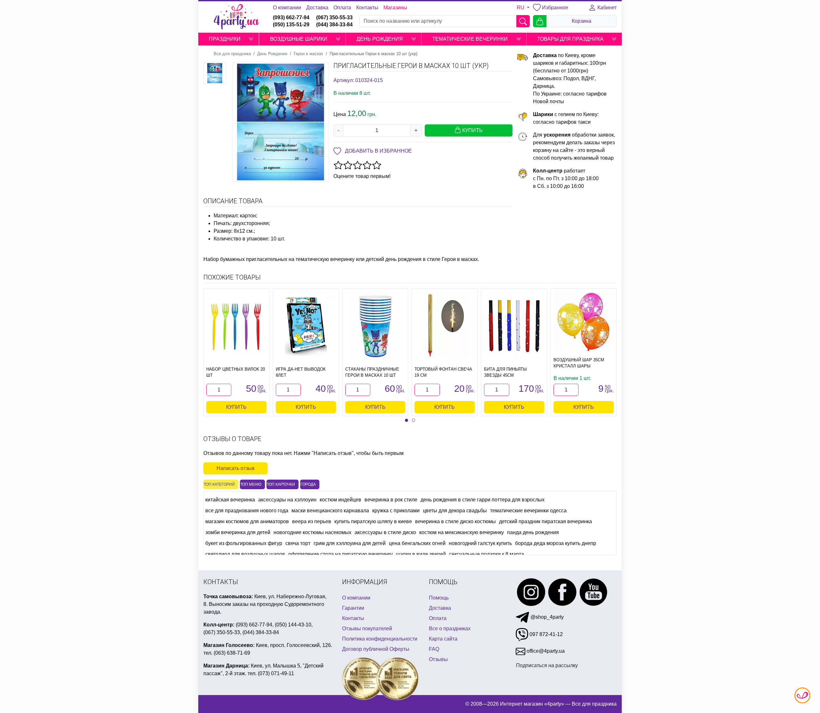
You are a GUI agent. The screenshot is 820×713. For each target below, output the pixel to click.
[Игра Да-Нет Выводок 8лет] (306, 326)
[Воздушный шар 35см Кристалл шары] (584, 321)
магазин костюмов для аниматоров (247, 521)
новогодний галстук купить (480, 543)
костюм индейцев (340, 499)
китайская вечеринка (230, 499)
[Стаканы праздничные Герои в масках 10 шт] (375, 326)
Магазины (395, 7)
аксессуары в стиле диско (385, 532)
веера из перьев (311, 521)
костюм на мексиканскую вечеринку (461, 532)
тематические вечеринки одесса (528, 510)
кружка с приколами (396, 510)
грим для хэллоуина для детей (350, 543)
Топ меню (250, 484)
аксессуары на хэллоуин (287, 499)
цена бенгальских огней (417, 543)
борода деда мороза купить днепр (555, 543)
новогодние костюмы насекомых (312, 532)
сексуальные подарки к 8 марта (486, 554)
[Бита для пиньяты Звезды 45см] (514, 326)
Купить (236, 407)
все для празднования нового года (246, 510)
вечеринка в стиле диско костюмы (455, 521)
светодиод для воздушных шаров (245, 554)
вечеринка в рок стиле (391, 499)
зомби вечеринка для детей (237, 532)
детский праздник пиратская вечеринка (545, 521)
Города (308, 484)
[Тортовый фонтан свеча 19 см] (445, 326)
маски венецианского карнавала (330, 510)
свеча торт (297, 543)
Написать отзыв (236, 468)
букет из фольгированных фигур (243, 543)
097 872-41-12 (545, 634)
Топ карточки (281, 484)
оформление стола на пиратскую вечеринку (340, 554)
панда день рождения (533, 532)
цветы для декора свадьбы (455, 510)
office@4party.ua (545, 651)
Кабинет (606, 7)
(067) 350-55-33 (334, 17)
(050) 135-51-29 (291, 24)
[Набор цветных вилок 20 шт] (236, 326)
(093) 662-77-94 (291, 17)
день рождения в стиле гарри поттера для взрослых (483, 499)
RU (521, 7)
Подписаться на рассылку (547, 665)
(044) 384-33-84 (334, 24)
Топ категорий (219, 484)
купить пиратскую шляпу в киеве (373, 521)
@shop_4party (546, 617)
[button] (251, 39)
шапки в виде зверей (421, 554)
